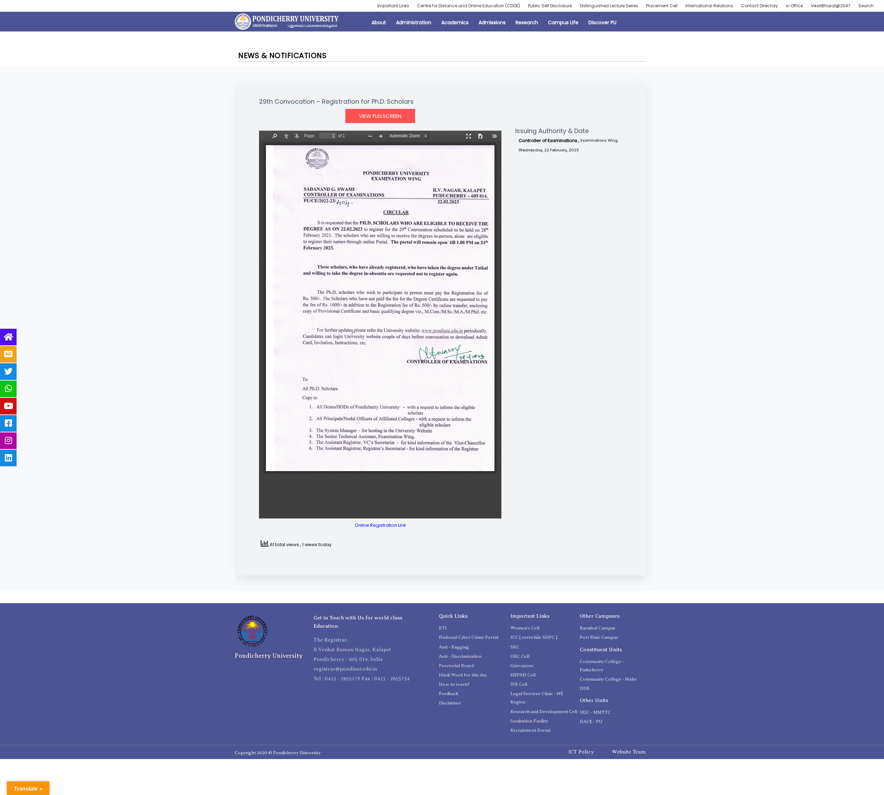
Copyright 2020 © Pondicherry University (277, 752)
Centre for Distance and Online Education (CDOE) (468, 6)
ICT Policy (581, 752)
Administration (413, 22)
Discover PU (602, 22)
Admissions (492, 22)
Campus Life (563, 22)
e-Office (794, 6)
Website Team (629, 752)
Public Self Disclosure (550, 6)
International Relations (709, 6)
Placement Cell (662, 6)
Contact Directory (759, 6)
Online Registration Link (380, 525)
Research (527, 22)
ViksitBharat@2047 (831, 6)
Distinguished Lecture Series (609, 6)
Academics (455, 22)
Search (866, 6)
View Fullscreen (380, 116)
